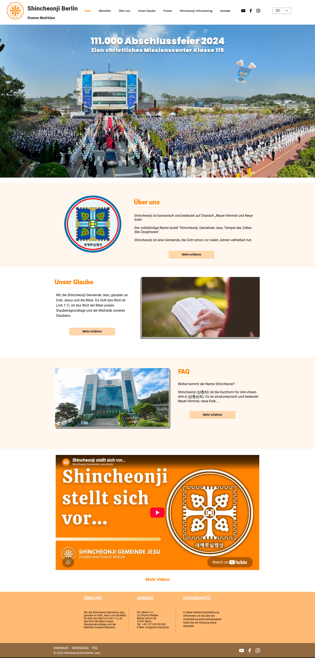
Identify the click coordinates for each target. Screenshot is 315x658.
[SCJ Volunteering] (160, 171)
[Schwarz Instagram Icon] (258, 10)
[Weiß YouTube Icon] (241, 651)
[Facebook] (250, 651)
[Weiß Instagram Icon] (258, 651)
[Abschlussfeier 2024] (155, 171)
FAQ (95, 647)
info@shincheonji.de (157, 627)
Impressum (61, 647)
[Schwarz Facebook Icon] (250, 10)
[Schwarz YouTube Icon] (243, 10)
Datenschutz (80, 647)
